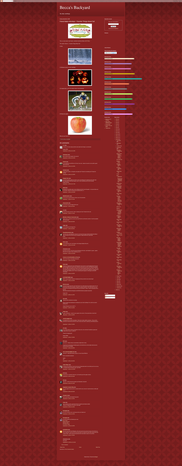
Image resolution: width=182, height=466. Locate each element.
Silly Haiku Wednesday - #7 (119, 151)
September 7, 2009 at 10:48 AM (69, 253)
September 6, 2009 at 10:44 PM (69, 158)
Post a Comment (64, 444)
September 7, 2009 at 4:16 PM (69, 307)
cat (63, 210)
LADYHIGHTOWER (67, 277)
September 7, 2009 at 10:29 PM (69, 369)
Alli (63, 380)
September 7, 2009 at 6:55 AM (69, 206)
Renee (64, 241)
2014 (117, 130)
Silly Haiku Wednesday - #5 (119, 225)
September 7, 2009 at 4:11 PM (69, 294)
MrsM (64, 187)
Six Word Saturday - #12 (119, 251)
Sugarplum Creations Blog (68, 387)
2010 (117, 137)
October (118, 146)
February (119, 286)
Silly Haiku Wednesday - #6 (119, 204)
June (118, 279)
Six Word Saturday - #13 (119, 190)
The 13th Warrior (119, 249)
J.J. (63, 145)
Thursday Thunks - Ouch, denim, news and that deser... (119, 199)
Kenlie (64, 311)
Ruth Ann (65, 284)
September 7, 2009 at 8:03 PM (69, 347)
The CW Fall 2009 (119, 255)
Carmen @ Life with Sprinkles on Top (70, 257)
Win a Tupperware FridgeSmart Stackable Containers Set (119, 178)
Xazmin (64, 161)
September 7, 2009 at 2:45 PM (69, 273)
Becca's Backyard (75, 7)
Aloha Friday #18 (119, 220)
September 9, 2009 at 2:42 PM (69, 425)
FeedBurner (116, 28)
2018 (117, 124)
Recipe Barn (108, 124)
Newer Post (62, 447)
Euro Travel (65, 420)
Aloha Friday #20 (119, 172)
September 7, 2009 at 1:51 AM (69, 199)
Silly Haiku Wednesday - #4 (119, 267)
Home (80, 447)
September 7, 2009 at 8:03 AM (69, 221)
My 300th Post (119, 159)
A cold (118, 173)
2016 (117, 127)
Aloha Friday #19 (119, 194)
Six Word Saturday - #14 (119, 168)
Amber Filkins (66, 364)
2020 (117, 120)
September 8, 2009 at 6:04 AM (69, 376)
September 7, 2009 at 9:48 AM (69, 238)
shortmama (65, 154)
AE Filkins (88, 41)
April (118, 282)
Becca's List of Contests (108, 120)
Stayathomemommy (67, 232)
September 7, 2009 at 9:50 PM (69, 360)
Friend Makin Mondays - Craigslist (119, 187)
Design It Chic (66, 178)
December (119, 140)
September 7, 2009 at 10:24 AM (69, 245)
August (118, 276)
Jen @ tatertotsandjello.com (68, 351)
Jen (63, 328)
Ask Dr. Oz (119, 206)
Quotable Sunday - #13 (119, 164)
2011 (117, 135)
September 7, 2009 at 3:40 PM (69, 280)
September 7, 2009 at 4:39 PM (69, 314)
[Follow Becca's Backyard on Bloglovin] (111, 53)
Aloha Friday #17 (119, 260)
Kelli (64, 373)
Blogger (96, 456)
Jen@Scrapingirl (66, 318)
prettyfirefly (65, 429)
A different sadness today (119, 216)
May (118, 281)
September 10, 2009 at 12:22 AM (69, 442)
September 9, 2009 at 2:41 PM (69, 413)
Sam (64, 298)
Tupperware (108, 128)
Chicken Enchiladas (119, 233)
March (118, 284)
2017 (117, 125)
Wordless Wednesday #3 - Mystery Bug (119, 272)
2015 (117, 129)
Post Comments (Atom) (69, 449)
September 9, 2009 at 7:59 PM (69, 435)
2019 (117, 122)
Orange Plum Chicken (119, 184)
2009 (117, 139)
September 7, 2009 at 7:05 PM (69, 324)
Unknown (65, 170)
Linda (64, 402)
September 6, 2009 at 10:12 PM (69, 150)
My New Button (118, 162)
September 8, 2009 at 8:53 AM (69, 391)
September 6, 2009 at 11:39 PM (69, 174)
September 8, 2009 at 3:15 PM (69, 406)
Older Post (98, 447)
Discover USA (65, 422)
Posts (107, 295)
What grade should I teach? (119, 229)
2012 (117, 134)
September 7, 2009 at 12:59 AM (69, 192)
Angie (64, 225)
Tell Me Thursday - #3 (119, 263)
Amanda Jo (65, 395)
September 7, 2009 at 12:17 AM (69, 183)
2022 (117, 119)
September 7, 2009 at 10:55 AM (69, 260)
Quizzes (118, 208)
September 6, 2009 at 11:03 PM (69, 166)
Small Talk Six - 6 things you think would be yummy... (119, 212)
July (118, 277)
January (118, 287)
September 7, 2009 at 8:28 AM (69, 228)
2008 (117, 289)
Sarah (64, 264)
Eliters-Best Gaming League (109, 122)
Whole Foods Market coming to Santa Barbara (119, 155)
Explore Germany (66, 421)
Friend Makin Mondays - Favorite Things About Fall (119, 244)
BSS (64, 341)
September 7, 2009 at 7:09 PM (69, 337)
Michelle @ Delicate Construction (69, 217)
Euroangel (65, 410)
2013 (117, 132)
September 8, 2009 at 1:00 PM (69, 398)
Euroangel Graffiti (66, 424)
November (119, 143)
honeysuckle (65, 203)
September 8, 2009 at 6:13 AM (69, 383)
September (119, 147)
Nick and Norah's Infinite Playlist (119, 239)
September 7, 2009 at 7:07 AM (69, 213)
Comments (108, 297)
